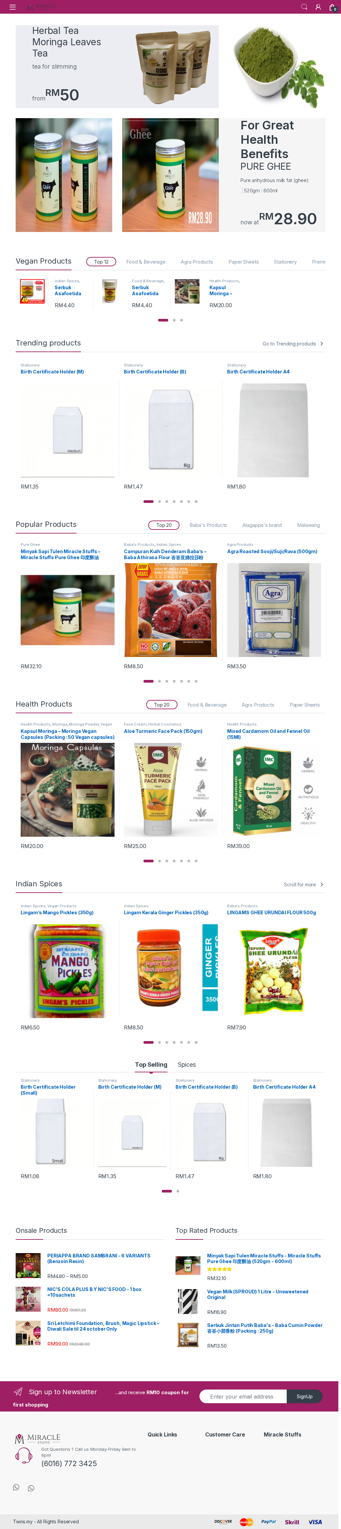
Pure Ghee (30, 544)
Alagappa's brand (262, 525)
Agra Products (197, 262)
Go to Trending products (289, 343)
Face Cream (135, 724)
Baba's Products (208, 525)
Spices (187, 1064)
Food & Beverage (146, 262)
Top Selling (151, 1064)
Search (304, 7)
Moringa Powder (84, 724)
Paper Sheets (243, 262)
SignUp (305, 1396)
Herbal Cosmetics (164, 724)
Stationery (285, 262)
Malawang (308, 525)
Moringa (59, 724)
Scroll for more (300, 884)
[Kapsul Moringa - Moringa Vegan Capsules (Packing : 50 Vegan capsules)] (189, 291)
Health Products (224, 281)
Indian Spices (67, 281)
